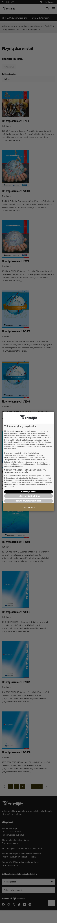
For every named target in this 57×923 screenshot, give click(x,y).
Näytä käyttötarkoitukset (28, 501)
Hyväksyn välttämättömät (28, 496)
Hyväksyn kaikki (28, 492)
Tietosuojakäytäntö (28, 507)
